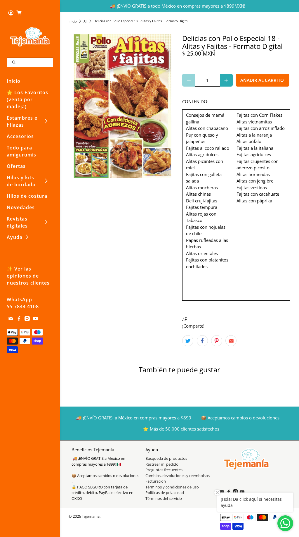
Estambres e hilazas (22, 121)
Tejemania (91, 516)
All (85, 21)
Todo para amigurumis (21, 151)
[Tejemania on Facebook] (19, 319)
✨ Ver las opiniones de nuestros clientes (28, 276)
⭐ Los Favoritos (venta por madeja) (27, 99)
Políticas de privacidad (164, 492)
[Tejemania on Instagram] (27, 319)
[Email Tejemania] (11, 319)
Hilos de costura (27, 196)
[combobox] (30, 63)
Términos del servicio (163, 498)
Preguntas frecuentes (163, 469)
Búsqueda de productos (166, 458)
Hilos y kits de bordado (21, 181)
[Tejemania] (30, 37)
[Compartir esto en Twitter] (187, 340)
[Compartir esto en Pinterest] (216, 340)
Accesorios (20, 136)
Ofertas (16, 166)
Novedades (21, 207)
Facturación (155, 481)
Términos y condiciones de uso (172, 487)
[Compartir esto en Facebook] (202, 340)
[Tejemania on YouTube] (35, 319)
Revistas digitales (17, 222)
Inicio (13, 81)
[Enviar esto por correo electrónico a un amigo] (231, 340)
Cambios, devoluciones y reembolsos (177, 475)
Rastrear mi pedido (161, 464)
